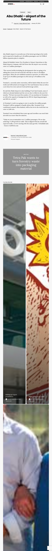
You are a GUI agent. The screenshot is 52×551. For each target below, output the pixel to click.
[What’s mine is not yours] (37, 294)
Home (4, 29)
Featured (22, 12)
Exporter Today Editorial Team (22, 23)
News (29, 12)
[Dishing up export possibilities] (14, 294)
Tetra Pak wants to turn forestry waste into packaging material (26, 162)
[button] (43, 4)
